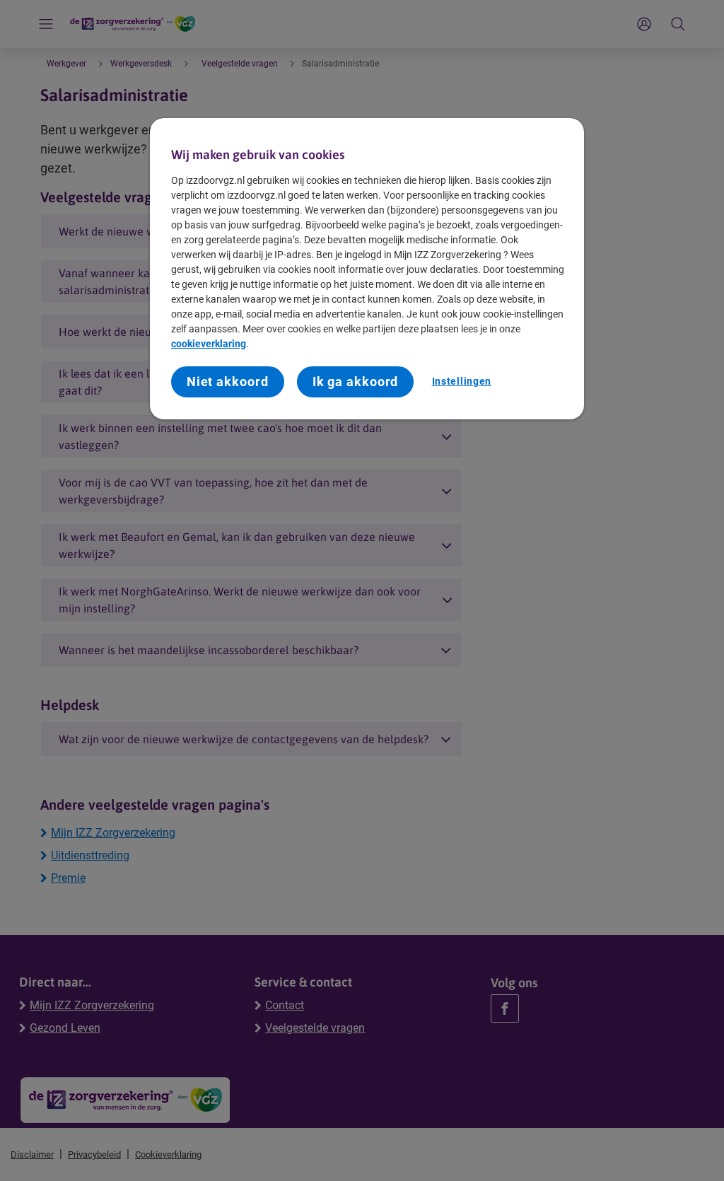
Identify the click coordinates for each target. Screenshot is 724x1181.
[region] (367, 268)
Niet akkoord (228, 381)
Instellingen (461, 381)
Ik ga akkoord (356, 381)
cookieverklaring (208, 343)
